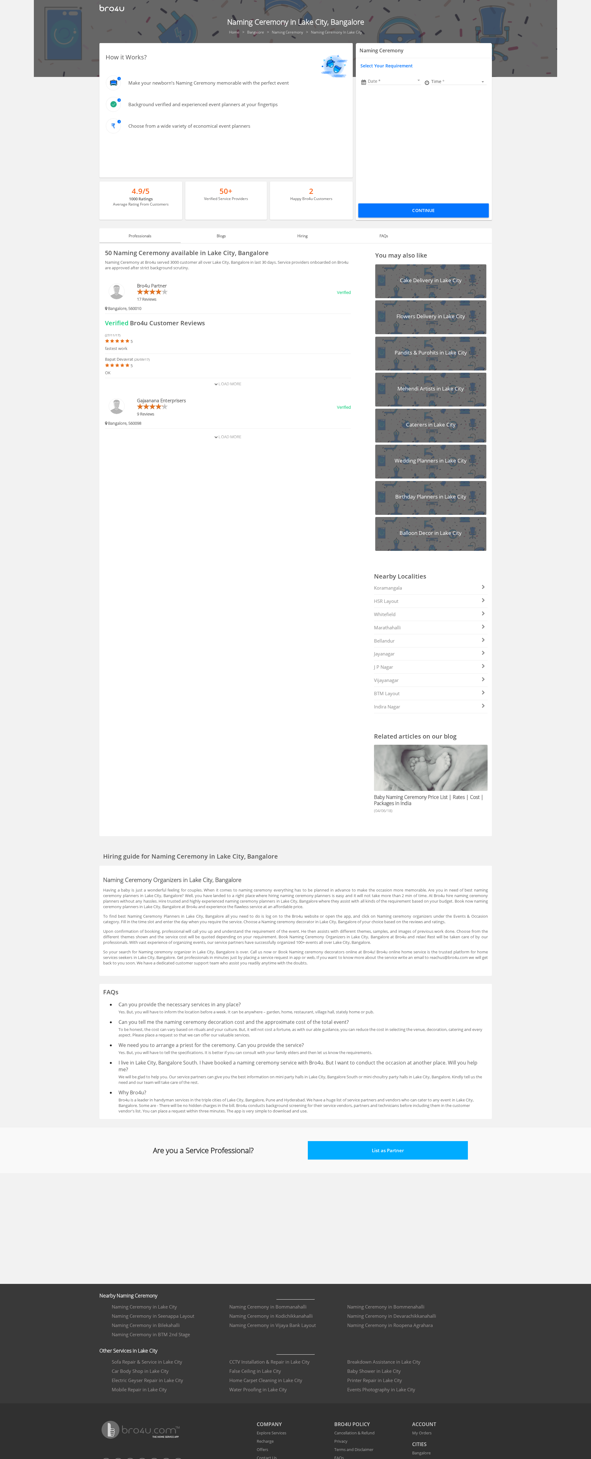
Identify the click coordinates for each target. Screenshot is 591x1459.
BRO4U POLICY (352, 1424)
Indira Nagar (387, 706)
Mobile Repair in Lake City (139, 1389)
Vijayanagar (386, 680)
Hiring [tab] (302, 235)
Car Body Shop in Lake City (140, 1371)
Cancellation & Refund (354, 1433)
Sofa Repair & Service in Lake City (147, 1362)
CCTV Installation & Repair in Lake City (269, 1362)
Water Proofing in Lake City (258, 1389)
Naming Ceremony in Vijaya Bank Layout (272, 1325)
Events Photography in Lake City (381, 1389)
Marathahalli (387, 627)
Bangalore (421, 1453)
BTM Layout (387, 693)
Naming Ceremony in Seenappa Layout (153, 1316)
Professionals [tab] (140, 235)
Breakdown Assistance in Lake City (383, 1362)
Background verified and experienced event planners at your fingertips (203, 104)
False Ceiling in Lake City (255, 1371)
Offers (262, 1449)
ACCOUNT (424, 1424)
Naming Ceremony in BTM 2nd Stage (151, 1334)
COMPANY (269, 1424)
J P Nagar (383, 667)
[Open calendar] (418, 80)
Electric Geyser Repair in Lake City (147, 1380)
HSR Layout (386, 601)
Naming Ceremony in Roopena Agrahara (390, 1325)
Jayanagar (384, 654)
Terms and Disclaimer (353, 1449)
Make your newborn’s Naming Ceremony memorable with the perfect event (208, 83)
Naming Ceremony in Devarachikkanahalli (391, 1316)
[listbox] (458, 81)
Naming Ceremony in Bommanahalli (268, 1307)
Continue (423, 210)
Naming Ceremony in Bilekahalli (146, 1325)
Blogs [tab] (221, 235)
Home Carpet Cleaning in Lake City (265, 1380)
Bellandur (384, 641)
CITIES (419, 1444)
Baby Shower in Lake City (374, 1371)
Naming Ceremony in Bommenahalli (385, 1307)
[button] (394, 81)
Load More (229, 384)
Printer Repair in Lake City (374, 1380)
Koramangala (388, 588)
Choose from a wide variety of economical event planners (189, 126)
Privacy (341, 1441)
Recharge (265, 1441)
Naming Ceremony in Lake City (144, 1307)
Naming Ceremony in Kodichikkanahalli (271, 1316)
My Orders (422, 1433)
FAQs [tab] (384, 235)
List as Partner (388, 1150)
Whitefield (385, 614)
